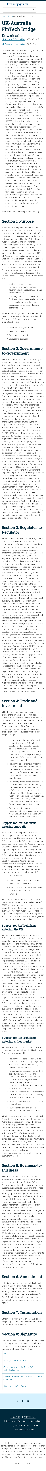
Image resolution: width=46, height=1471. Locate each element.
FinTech (10, 16)
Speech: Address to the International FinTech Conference (22, 1378)
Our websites (30, 1417)
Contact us (15, 1417)
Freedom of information (16, 1421)
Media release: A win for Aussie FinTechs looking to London (20, 1368)
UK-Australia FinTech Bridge (13, 39)
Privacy (37, 1425)
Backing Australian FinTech (14, 1360)
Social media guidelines (24, 1430)
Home (4, 16)
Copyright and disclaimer (18, 1425)
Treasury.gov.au (17, 4)
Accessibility (36, 1421)
